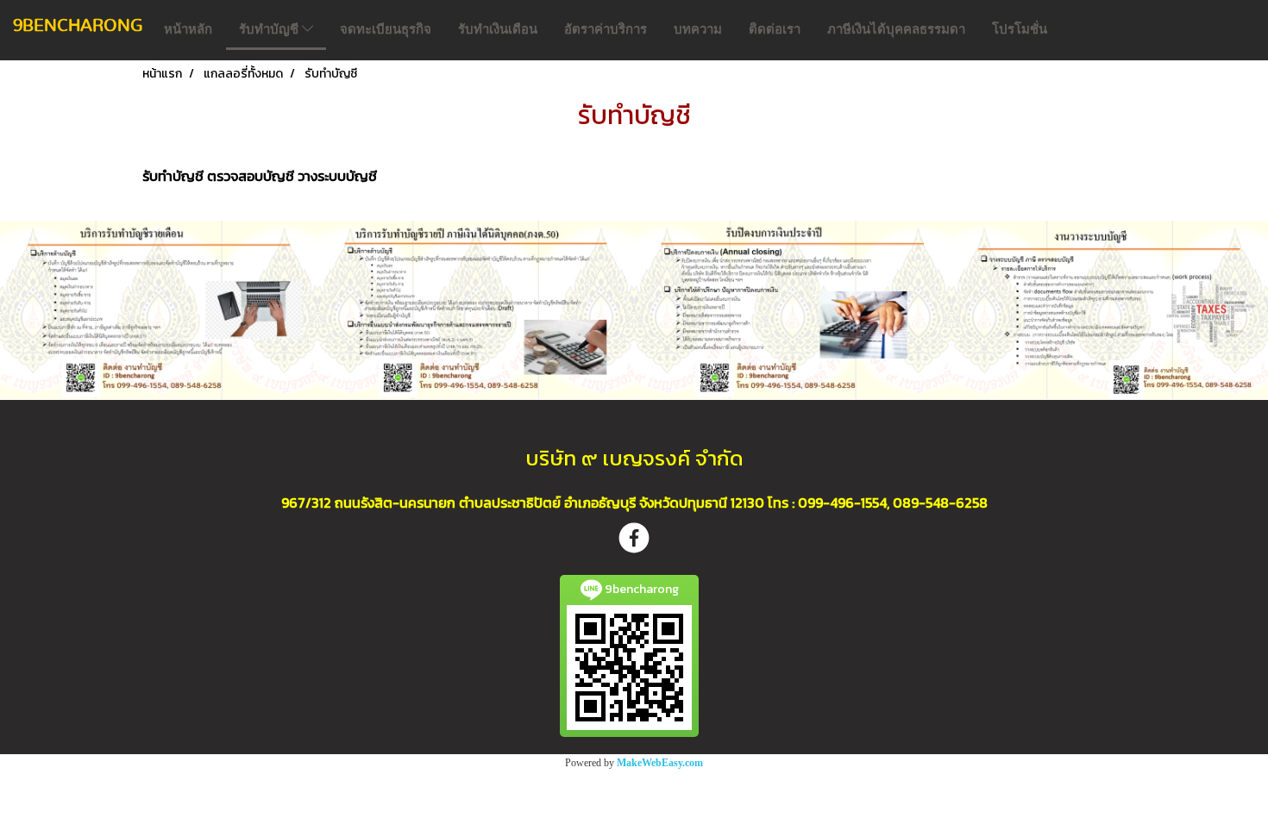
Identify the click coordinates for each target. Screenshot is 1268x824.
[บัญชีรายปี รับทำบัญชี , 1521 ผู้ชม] (476, 310)
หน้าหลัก (188, 29)
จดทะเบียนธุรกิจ (385, 29)
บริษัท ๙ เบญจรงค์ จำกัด (634, 458)
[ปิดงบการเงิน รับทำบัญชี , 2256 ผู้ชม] (792, 310)
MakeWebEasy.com (660, 763)
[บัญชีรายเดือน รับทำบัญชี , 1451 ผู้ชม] (158, 310)
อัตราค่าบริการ (605, 29)
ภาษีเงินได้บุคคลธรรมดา (896, 29)
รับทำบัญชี (270, 29)
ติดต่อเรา (774, 29)
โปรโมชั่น (1019, 29)
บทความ (698, 29)
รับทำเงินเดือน (497, 29)
